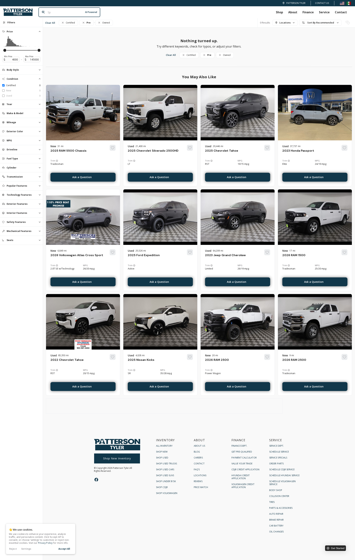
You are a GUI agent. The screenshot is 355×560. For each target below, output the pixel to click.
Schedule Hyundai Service (284, 475)
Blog (197, 451)
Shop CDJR (162, 487)
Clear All (50, 22)
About (292, 12)
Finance (308, 12)
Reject (13, 548)
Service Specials (278, 457)
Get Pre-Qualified (241, 451)
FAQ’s (197, 469)
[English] (342, 3)
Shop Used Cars (165, 469)
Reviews (198, 481)
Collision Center (279, 496)
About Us (199, 445)
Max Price (29, 56)
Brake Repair (276, 519)
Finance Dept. (239, 445)
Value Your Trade (242, 463)
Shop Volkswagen (167, 493)
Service (324, 12)
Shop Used (162, 457)
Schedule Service (279, 451)
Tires (272, 502)
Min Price (8, 56)
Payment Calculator (244, 457)
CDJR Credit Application (245, 469)
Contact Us (322, 3)
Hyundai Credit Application (240, 477)
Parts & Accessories (281, 508)
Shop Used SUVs (165, 475)
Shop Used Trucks (166, 463)
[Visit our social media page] (96, 479)
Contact (341, 12)
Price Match (201, 487)
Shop (279, 12)
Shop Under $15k (166, 481)
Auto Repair (276, 513)
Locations (200, 475)
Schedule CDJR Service (282, 469)
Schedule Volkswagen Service (282, 483)
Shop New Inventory (117, 458)
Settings (26, 548)
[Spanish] (348, 3)
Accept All (64, 548)
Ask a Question (82, 177)
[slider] (5, 50)
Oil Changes (276, 531)
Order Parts (276, 463)
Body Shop (275, 490)
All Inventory (164, 445)
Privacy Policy (45, 542)
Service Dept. (276, 445)
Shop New (162, 451)
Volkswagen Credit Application (242, 486)
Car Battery (276, 525)
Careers (198, 457)
